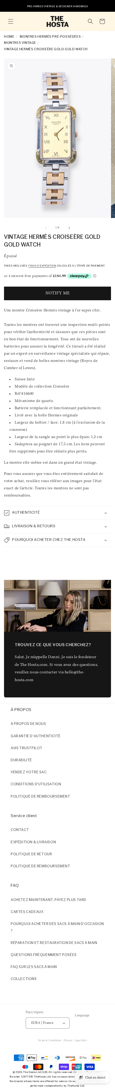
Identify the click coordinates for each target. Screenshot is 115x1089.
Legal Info (81, 1040)
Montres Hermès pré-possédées (50, 36)
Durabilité (21, 760)
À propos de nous (28, 724)
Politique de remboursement (40, 797)
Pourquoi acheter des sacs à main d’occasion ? (57, 927)
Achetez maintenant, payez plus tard (48, 900)
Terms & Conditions (50, 1040)
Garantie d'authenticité (36, 736)
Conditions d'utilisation (36, 784)
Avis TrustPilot (27, 748)
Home (9, 36)
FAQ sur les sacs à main (34, 967)
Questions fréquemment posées (44, 955)
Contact (20, 830)
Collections (24, 979)
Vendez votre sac (29, 772)
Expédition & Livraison (33, 842)
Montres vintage (20, 43)
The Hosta (29, 1072)
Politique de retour (31, 854)
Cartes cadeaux (27, 912)
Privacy (68, 1040)
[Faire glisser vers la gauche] (46, 228)
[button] (11, 21)
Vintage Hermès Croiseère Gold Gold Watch (46, 49)
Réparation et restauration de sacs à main (54, 943)
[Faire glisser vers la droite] (69, 228)
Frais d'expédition (42, 265)
